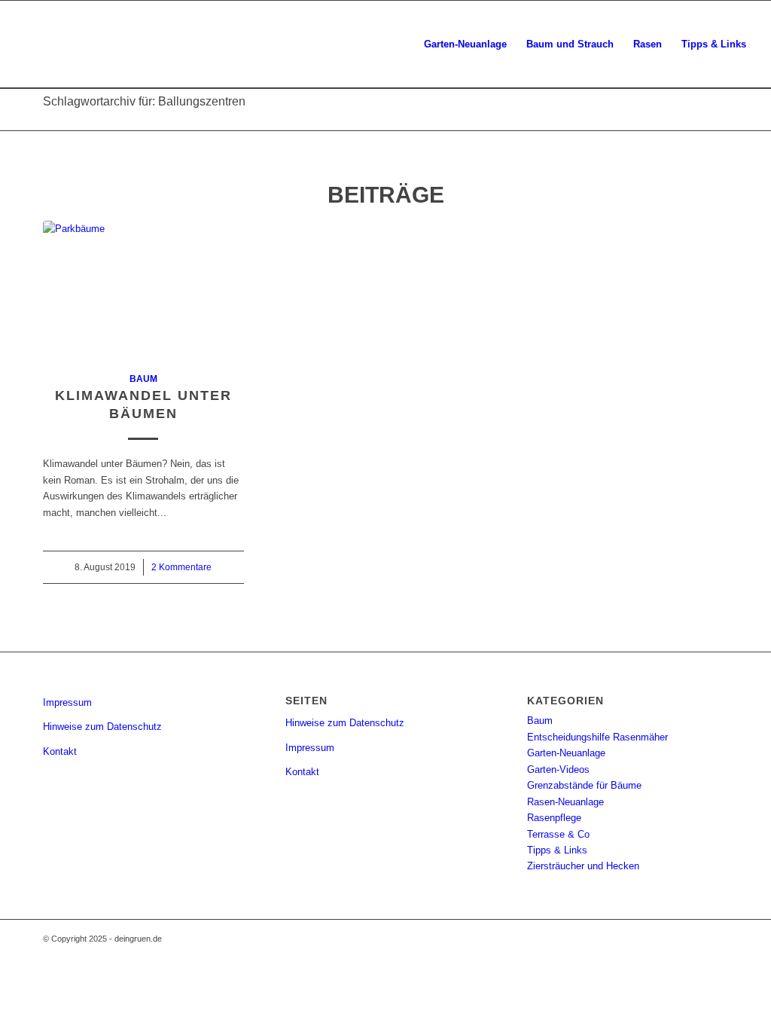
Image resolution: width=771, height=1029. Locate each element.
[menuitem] (465, 44)
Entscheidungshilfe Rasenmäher (597, 737)
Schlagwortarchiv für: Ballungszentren (144, 101)
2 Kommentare (181, 567)
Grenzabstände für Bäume (584, 785)
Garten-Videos (558, 769)
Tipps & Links (557, 850)
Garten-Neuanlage (566, 753)
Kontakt (60, 751)
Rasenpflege (554, 817)
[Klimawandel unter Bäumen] (143, 288)
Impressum (67, 702)
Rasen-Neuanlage (565, 802)
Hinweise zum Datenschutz (102, 726)
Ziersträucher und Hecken (583, 866)
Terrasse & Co (558, 834)
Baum (143, 378)
